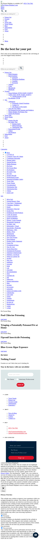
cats (8, 268)
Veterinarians (12, 403)
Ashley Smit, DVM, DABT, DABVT (19, 95)
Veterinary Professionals (14, 253)
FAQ (6, 29)
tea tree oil (10, 302)
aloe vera (9, 260)
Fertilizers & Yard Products (15, 213)
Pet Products (12, 132)
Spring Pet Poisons (14, 113)
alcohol (9, 258)
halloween (10, 279)
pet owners (10, 287)
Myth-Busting (11, 235)
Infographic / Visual (13, 226)
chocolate (10, 270)
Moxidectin (11, 88)
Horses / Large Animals (14, 220)
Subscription (8, 27)
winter (9, 306)
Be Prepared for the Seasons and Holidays (21, 110)
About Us (11, 415)
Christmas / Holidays (13, 205)
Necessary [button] (4, 514)
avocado (9, 264)
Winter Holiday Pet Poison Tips (17, 112)
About (6, 31)
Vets (6, 21)
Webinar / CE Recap (13, 254)
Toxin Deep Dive (12, 249)
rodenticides (10, 293)
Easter (9, 207)
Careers (10, 416)
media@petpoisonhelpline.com (17, 433)
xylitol (9, 308)
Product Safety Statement (14, 241)
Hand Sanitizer (12, 76)
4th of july (10, 199)
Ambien (10, 84)
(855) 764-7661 (28, 3)
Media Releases (17, 125)
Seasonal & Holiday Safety (15, 179)
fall (8, 277)
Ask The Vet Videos (14, 108)
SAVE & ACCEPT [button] (6, 538)
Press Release (11, 239)
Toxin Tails (8, 22)
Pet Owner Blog (12, 168)
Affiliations (11, 101)
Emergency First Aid (13, 209)
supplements (10, 300)
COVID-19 (10, 154)
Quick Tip (10, 243)
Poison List (8, 17)
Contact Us (15, 105)
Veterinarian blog (12, 189)
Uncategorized (11, 185)
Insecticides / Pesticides (14, 228)
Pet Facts (9, 166)
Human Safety (16, 124)
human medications (12, 281)
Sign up (21, 458)
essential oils (10, 275)
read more (4, 319)
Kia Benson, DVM (14, 98)
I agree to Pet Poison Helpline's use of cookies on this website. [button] (19, 485)
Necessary (6, 516)
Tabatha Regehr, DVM (19, 96)
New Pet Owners (12, 237)
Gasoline (15, 81)
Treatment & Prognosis (14, 251)
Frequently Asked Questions (20, 103)
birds (8, 266)
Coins (10, 86)
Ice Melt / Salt (11, 224)
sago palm (10, 294)
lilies (8, 283)
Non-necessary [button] (5, 526)
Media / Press (11, 232)
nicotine (9, 285)
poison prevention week (14, 291)
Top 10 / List (11, 247)
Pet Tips (9, 173)
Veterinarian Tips (17, 127)
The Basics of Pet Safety (19, 107)
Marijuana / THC (12, 230)
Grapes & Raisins (12, 216)
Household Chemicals (13, 222)
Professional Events (14, 129)
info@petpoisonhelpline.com (17, 431)
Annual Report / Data (13, 201)
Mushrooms (10, 233)
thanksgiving (11, 304)
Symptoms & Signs (12, 245)
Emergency (11, 405)
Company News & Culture (15, 156)
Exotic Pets (10, 211)
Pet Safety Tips (12, 122)
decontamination (12, 272)
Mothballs (11, 89)
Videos (10, 131)
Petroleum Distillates (18, 79)
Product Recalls (13, 120)
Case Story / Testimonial (14, 203)
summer (9, 298)
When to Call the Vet (13, 256)
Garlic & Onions (12, 214)
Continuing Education (13, 158)
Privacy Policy (5, 473)
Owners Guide (12, 402)
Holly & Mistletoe (12, 218)
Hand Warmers (12, 74)
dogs (8, 273)
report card (10, 192)
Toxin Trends (9, 24)
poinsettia (10, 289)
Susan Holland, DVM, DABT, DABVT (20, 93)
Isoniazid (15, 77)
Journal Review (11, 162)
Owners (7, 19)
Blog (6, 26)
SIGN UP (20, 385)
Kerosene (15, 83)
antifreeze (10, 262)
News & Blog (12, 413)
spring (9, 296)
